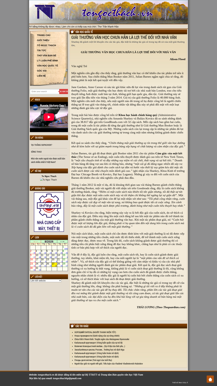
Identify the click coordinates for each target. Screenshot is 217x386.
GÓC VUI (41, 70)
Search (63, 91)
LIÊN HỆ (41, 76)
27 (54, 264)
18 (43, 260)
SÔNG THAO (36, 151)
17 (38, 260)
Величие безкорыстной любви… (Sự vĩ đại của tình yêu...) (100, 346)
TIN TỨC (41, 50)
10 (38, 256)
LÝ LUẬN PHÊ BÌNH (47, 60)
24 (38, 264)
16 (32, 260)
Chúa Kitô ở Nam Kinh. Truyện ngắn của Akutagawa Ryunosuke (102, 339)
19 (49, 260)
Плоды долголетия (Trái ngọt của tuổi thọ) (93, 360)
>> (63, 241)
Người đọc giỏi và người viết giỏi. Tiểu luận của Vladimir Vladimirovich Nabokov (109, 363)
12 (49, 256)
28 (59, 264)
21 (59, 260)
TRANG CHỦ (43, 35)
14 (59, 256)
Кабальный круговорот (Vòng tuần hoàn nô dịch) (97, 353)
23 (32, 264)
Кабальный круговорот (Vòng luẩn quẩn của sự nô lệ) (98, 342)
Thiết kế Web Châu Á (180, 382)
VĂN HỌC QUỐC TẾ (47, 65)
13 (54, 256)
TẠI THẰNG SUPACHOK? (41, 144)
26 (49, 264)
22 (65, 260)
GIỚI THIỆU (43, 40)
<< (34, 241)
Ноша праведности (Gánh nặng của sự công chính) (97, 335)
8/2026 (49, 241)
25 (43, 264)
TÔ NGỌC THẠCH (46, 45)
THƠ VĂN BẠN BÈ (46, 55)
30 (32, 269)
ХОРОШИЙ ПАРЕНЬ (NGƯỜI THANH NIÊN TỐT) (95, 332)
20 (54, 260)
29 (65, 264)
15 (65, 256)
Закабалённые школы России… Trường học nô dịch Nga (99, 349)
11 (43, 256)
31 (38, 269)
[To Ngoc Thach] (49, 179)
